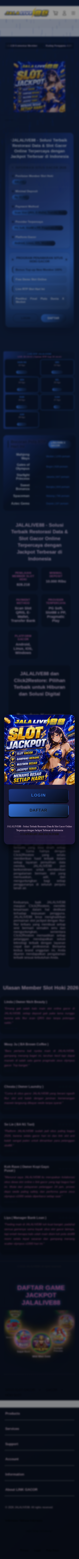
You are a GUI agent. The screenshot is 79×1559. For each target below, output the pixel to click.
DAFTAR (38, 810)
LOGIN (38, 795)
